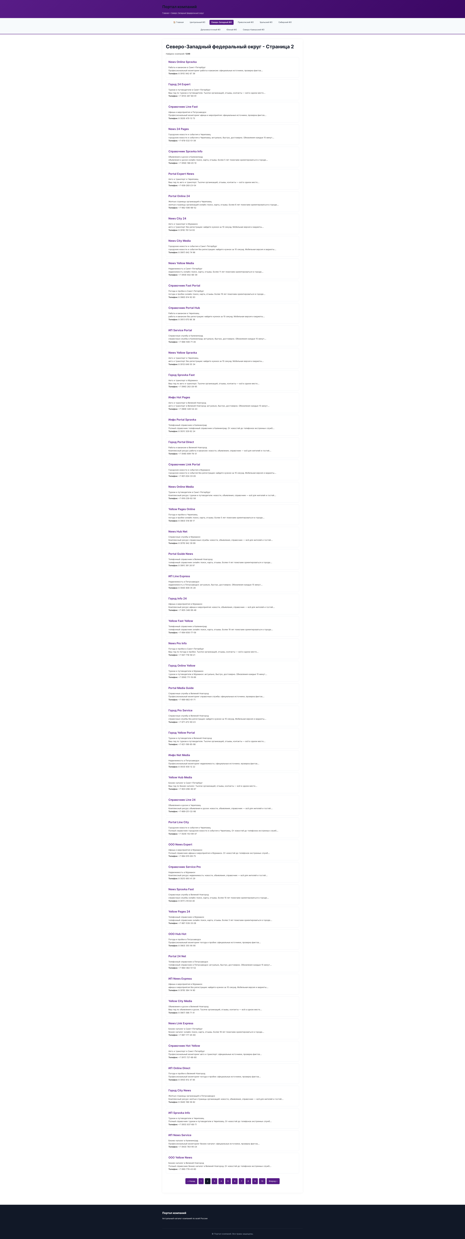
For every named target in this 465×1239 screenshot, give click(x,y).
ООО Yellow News (180, 1157)
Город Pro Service (180, 710)
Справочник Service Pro (184, 866)
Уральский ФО (266, 22)
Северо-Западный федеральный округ (187, 13)
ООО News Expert (180, 844)
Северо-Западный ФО (221, 22)
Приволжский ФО (246, 22)
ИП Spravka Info (179, 1112)
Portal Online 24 (179, 196)
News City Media (179, 240)
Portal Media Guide (181, 688)
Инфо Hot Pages (179, 397)
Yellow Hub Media (180, 777)
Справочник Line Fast (183, 106)
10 (262, 1181)
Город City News (179, 1090)
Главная (165, 13)
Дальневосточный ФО (211, 29)
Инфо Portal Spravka (182, 419)
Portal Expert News (181, 173)
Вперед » (273, 1181)
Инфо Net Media (179, 755)
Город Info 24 (177, 598)
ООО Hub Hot (177, 934)
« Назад (191, 1181)
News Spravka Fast (181, 889)
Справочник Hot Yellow (184, 1045)
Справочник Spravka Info (185, 151)
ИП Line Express (179, 576)
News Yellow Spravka (182, 352)
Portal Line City (178, 822)
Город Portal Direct (181, 442)
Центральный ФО (197, 22)
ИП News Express (180, 978)
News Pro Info (177, 643)
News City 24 (177, 218)
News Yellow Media (181, 263)
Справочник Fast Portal (184, 285)
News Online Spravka (182, 61)
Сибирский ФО (285, 22)
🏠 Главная (178, 22)
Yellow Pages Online (181, 509)
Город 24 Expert (179, 84)
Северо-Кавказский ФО (253, 29)
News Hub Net (177, 531)
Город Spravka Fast (181, 375)
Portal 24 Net (177, 956)
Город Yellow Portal (181, 732)
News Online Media (181, 486)
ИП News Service (179, 1135)
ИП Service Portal (180, 330)
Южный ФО (232, 29)
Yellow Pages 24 (179, 911)
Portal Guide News (180, 553)
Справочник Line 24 (182, 799)
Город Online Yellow (181, 665)
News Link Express (180, 1023)
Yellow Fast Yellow (180, 620)
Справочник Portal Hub (184, 307)
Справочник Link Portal (184, 464)
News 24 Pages (178, 129)
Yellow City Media (180, 1001)
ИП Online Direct (179, 1068)
